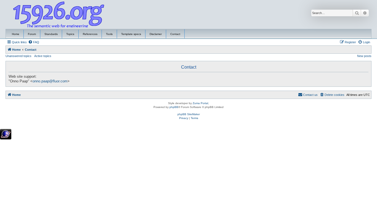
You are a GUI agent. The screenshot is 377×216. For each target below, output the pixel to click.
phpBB (173, 107)
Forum (32, 34)
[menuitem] (33, 42)
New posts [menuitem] (364, 56)
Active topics (42, 56)
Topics (70, 34)
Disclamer (156, 34)
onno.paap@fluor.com (50, 81)
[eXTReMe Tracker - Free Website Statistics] (5, 134)
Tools (109, 34)
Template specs (131, 34)
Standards (51, 34)
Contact (175, 34)
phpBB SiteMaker (188, 114)
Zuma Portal (200, 103)
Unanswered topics (18, 56)
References (90, 34)
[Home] (59, 14)
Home (15, 34)
